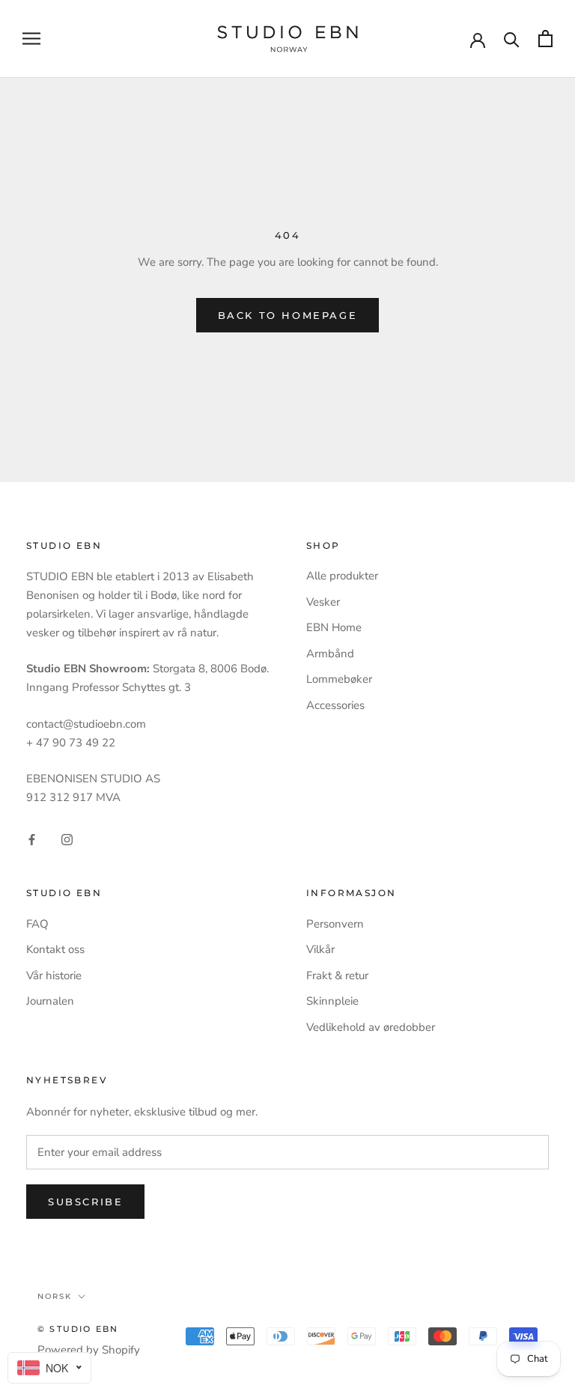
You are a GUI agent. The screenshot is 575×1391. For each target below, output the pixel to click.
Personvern (335, 923)
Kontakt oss (55, 949)
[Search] (512, 38)
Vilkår (320, 949)
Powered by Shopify (88, 1349)
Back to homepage (288, 315)
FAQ (37, 923)
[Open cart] (545, 38)
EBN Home (334, 627)
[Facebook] (31, 839)
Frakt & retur (337, 975)
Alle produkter (342, 575)
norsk (54, 1296)
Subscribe (85, 1202)
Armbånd (330, 653)
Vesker (323, 601)
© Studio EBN (77, 1329)
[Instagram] (67, 839)
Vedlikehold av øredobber (370, 1027)
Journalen (50, 1000)
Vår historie (54, 975)
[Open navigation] (31, 38)
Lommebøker (339, 679)
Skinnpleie (332, 1000)
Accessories (335, 705)
